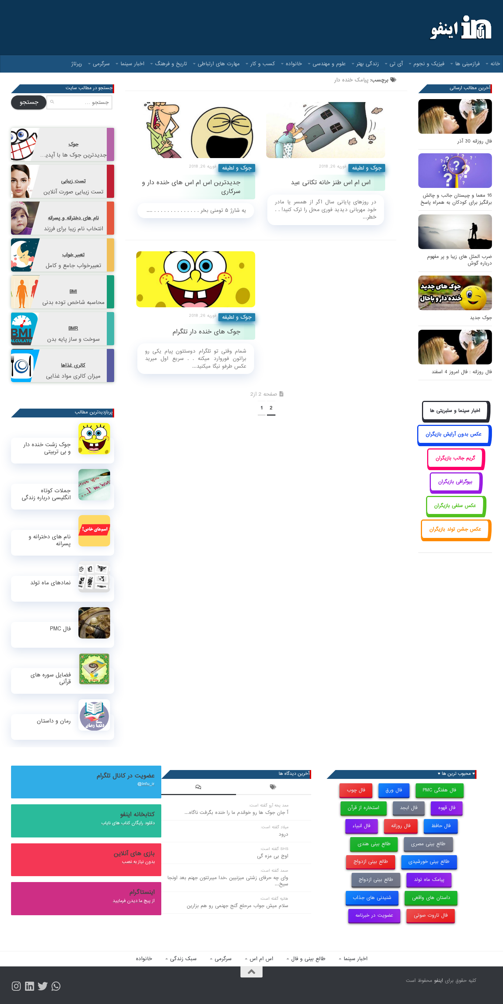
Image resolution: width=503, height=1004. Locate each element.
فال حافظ (441, 826)
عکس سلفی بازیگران (455, 506)
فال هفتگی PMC (439, 790)
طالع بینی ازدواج (370, 861)
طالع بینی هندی (374, 844)
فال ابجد (409, 808)
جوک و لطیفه (237, 168)
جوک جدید (481, 318)
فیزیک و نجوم (429, 64)
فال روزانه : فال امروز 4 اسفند (462, 372)
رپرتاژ (76, 64)
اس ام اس (261, 959)
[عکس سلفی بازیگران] (455, 514)
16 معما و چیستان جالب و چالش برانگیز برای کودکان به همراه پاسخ (456, 199)
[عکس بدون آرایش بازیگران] (453, 443)
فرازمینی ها (467, 64)
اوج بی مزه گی (272, 856)
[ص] (16, 986)
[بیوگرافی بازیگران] (455, 490)
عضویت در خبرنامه (374, 915)
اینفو (438, 980)
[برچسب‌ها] (273, 788)
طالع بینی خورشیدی (429, 861)
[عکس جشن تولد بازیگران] (455, 537)
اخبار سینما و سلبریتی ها (455, 410)
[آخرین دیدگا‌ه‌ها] (198, 788)
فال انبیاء (361, 826)
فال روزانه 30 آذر (474, 141)
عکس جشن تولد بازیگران (455, 529)
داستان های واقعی (431, 898)
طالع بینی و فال (308, 959)
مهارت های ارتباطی (219, 64)
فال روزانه (401, 826)
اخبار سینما (132, 64)
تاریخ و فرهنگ (171, 64)
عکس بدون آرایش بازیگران (454, 434)
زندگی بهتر (367, 64)
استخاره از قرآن (363, 808)
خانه (495, 64)
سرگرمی (101, 64)
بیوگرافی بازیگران (455, 482)
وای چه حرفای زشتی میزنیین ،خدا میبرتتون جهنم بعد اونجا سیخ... (228, 881)
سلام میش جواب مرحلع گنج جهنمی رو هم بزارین (237, 906)
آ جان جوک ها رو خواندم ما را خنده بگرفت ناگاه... (236, 812)
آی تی (396, 64)
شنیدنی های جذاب (372, 898)
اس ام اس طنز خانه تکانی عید (330, 182)
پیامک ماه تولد (429, 880)
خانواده (294, 64)
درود (283, 834)
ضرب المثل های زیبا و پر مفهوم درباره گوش (459, 260)
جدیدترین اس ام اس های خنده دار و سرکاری (191, 187)
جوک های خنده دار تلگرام (206, 331)
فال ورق (394, 790)
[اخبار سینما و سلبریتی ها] (455, 419)
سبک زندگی (183, 959)
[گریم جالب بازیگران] (455, 466)
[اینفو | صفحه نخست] (460, 28)
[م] (56, 986)
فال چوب (356, 790)
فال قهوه (446, 808)
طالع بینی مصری (428, 844)
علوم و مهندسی (329, 64)
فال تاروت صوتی (431, 915)
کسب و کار (262, 64)
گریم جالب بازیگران (455, 458)
